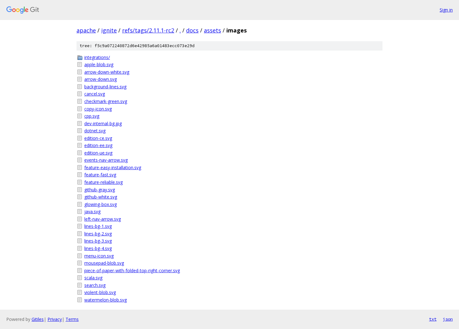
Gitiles (38, 319)
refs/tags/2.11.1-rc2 (148, 30)
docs (192, 30)
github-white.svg (100, 197)
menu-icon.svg (99, 256)
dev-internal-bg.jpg (103, 123)
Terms (72, 319)
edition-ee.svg (98, 145)
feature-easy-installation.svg (112, 167)
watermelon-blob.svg (105, 300)
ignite (109, 30)
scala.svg (93, 278)
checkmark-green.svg (105, 101)
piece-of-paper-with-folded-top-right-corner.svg (132, 270)
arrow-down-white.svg (106, 72)
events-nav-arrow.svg (106, 160)
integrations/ (97, 57)
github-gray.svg (99, 190)
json (448, 319)
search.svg (95, 285)
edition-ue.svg (98, 153)
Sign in (446, 10)
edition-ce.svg (98, 138)
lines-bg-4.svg (98, 248)
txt (433, 319)
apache (86, 30)
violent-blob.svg (100, 292)
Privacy (54, 319)
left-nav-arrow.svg (102, 219)
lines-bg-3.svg (98, 241)
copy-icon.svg (98, 109)
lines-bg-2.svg (98, 234)
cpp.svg (91, 116)
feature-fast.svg (100, 175)
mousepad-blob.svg (104, 263)
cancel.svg (94, 94)
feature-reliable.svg (103, 182)
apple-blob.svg (98, 64)
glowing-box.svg (100, 204)
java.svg (92, 211)
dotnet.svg (95, 131)
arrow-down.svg (100, 79)
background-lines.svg (105, 87)
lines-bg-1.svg (98, 226)
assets (212, 30)
